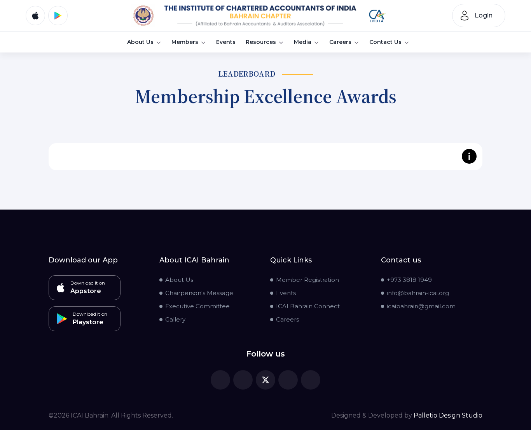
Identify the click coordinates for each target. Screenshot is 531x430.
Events (226, 42)
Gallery (175, 319)
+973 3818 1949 (409, 279)
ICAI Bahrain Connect (308, 306)
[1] (260, 15)
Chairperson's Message (199, 293)
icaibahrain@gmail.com (421, 306)
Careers (340, 42)
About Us (140, 42)
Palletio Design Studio (448, 415)
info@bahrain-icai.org (418, 293)
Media (302, 42)
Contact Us (385, 42)
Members (184, 42)
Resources (261, 42)
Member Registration (307, 279)
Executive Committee (197, 306)
